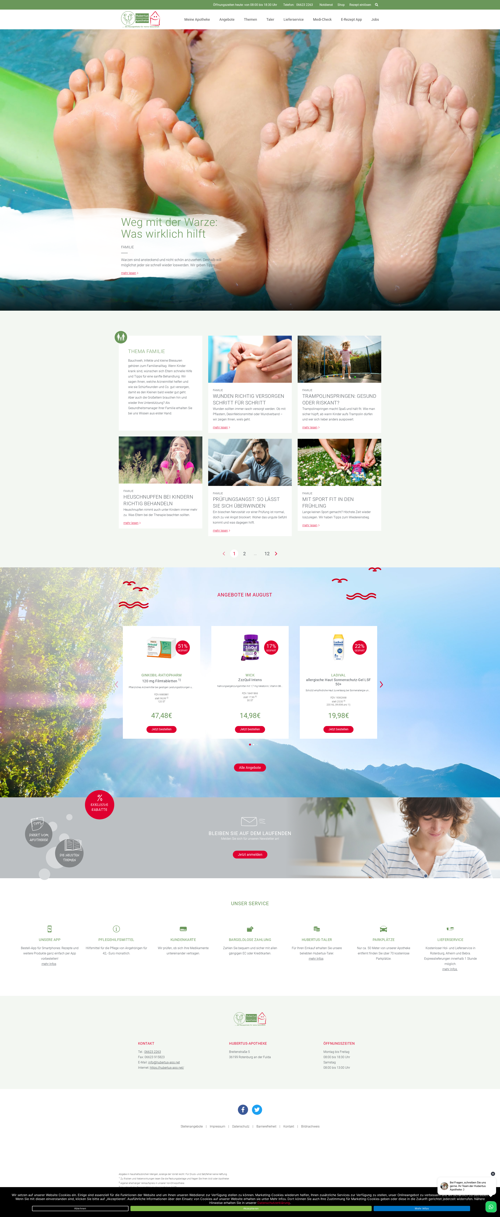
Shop (341, 5)
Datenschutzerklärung (273, 1203)
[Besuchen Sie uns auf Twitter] (257, 1110)
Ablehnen (80, 1208)
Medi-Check (322, 19)
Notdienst (326, 5)
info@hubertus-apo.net (164, 1062)
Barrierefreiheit (266, 1126)
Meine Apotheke (197, 19)
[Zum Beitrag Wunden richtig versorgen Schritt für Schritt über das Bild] (250, 359)
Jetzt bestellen (161, 729)
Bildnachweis (310, 1126)
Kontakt (288, 1126)
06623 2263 (304, 4)
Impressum (217, 1126)
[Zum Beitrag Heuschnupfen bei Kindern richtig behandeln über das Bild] (160, 460)
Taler (270, 19)
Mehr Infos (422, 1208)
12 (267, 553)
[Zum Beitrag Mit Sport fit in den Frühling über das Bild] (339, 462)
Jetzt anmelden (250, 854)
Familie (127, 247)
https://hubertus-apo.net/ (167, 1067)
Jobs (375, 19)
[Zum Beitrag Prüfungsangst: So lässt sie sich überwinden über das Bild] (250, 462)
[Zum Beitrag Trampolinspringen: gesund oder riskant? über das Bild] (339, 359)
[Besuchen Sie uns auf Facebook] (243, 1110)
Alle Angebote (250, 767)
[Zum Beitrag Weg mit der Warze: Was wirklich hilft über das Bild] (250, 170)
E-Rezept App (351, 19)
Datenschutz (240, 1126)
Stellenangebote (192, 1126)
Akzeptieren (251, 1208)
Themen (250, 19)
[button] (382, 682)
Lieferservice (294, 19)
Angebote (227, 19)
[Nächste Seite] (276, 553)
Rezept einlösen (360, 5)
